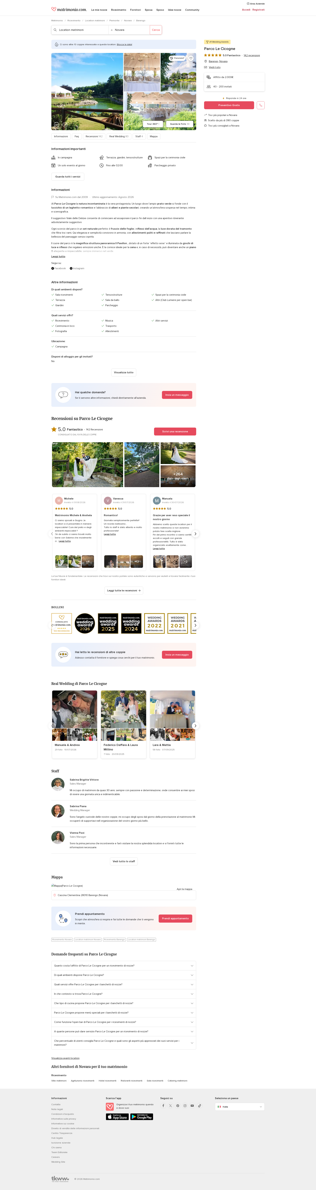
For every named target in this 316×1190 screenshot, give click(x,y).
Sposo (160, 10)
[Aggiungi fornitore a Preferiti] (191, 58)
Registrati (258, 9)
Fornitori (135, 10)
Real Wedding (119, 136)
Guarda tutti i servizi (67, 176)
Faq (77, 136)
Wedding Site (58, 1161)
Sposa (148, 10)
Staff (139, 136)
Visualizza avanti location (65, 1058)
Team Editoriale (59, 1152)
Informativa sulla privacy (63, 1118)
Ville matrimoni (58, 1080)
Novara (128, 20)
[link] (74, 724)
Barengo (140, 20)
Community (192, 10)
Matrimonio (57, 20)
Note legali (57, 1109)
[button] (123, 395)
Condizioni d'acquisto (62, 1114)
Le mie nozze (99, 10)
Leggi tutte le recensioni (122, 590)
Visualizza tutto (123, 372)
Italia (225, 1106)
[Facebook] (163, 1106)
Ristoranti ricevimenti (131, 1080)
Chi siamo (56, 1147)
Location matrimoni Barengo (141, 939)
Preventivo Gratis (229, 105)
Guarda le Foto (179, 124)
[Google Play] (141, 1119)
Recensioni (94, 136)
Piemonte (114, 20)
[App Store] (117, 1119)
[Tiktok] (199, 1106)
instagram (78, 268)
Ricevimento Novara (62, 939)
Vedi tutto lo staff (124, 861)
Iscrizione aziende (60, 1142)
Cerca (156, 30)
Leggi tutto (58, 256)
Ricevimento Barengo (114, 939)
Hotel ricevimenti (107, 1080)
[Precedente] (52, 533)
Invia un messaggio (177, 395)
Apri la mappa (184, 889)
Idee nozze (174, 10)
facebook (60, 268)
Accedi (246, 9)
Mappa (154, 136)
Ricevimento (118, 10)
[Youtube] (192, 1106)
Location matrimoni (95, 20)
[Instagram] (185, 1106)
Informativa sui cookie (62, 1123)
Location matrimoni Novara (88, 939)
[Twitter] (170, 1106)
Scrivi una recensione (175, 431)
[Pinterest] (178, 1106)
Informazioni (61, 136)
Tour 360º (153, 124)
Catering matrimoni (177, 1080)
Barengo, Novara (218, 61)
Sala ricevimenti (155, 1080)
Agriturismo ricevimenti (82, 1080)
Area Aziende (257, 3)
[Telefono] (261, 105)
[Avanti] (195, 533)
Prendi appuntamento (175, 918)
